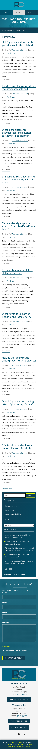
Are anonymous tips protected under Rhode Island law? (19, 556)
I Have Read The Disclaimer (16, 651)
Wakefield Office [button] (19, 721)
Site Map (14, 744)
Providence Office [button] (19, 699)
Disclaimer (6, 646)
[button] (6, 12)
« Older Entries (7, 489)
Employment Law (12, 506)
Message (5, 622)
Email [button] (20, 12)
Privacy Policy (22, 744)
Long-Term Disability (13, 514)
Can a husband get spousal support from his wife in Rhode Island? (18, 226)
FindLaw (27, 746)
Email (5, 602)
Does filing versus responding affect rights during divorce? (18, 403)
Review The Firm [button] (19, 727)
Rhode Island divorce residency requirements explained (19, 87)
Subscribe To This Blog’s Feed (15, 574)
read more (6, 79)
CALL (32, 13)
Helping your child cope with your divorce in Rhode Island (17, 44)
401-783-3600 (22, 716)
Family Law (11, 53)
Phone (4, 612)
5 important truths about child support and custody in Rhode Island (18, 179)
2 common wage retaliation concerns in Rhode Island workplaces (19, 562)
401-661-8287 (22, 694)
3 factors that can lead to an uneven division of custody (17, 447)
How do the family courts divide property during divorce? (19, 359)
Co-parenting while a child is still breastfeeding (17, 271)
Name (4, 593)
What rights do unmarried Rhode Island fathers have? (16, 315)
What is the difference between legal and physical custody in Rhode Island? (16, 132)
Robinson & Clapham (20, 50)
